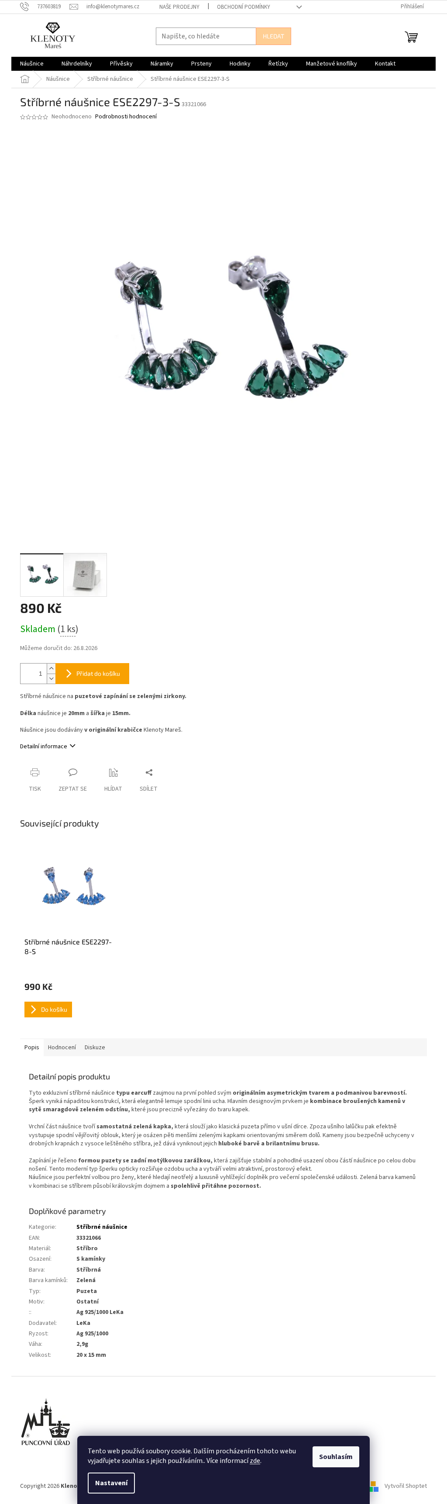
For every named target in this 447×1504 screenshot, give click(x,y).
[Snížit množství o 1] (51, 679)
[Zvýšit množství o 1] (51, 669)
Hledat (273, 36)
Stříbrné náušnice (101, 1227)
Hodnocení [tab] (62, 1047)
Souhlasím (336, 1457)
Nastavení (111, 1483)
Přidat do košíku (98, 673)
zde (255, 1461)
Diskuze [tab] (95, 1047)
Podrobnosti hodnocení (126, 117)
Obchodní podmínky (243, 7)
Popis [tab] (31, 1047)
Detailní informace (43, 746)
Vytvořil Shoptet (406, 1486)
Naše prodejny (179, 7)
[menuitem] (31, 64)
